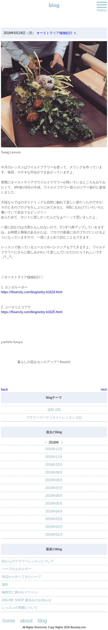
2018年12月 (54, 449)
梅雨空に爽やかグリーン (20, 592)
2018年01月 (54, 534)
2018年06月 (54, 496)
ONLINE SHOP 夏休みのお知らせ (26, 600)
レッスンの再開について (20, 608)
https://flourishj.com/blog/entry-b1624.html (31, 292)
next (104, 389)
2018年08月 (54, 480)
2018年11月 (54, 457)
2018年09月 (54, 472)
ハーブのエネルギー (16, 569)
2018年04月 (54, 511)
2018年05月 (54, 503)
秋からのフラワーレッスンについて (28, 561)
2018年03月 (54, 519)
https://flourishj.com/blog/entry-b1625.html (31, 312)
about (26, 620)
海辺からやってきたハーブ (21, 577)
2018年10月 (54, 465)
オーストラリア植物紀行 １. (56, 33)
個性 (5, 584)
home (9, 620)
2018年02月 (54, 527)
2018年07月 (54, 488)
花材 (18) (54, 410)
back (4, 389)
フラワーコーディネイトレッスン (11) (54, 417)
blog (42, 620)
